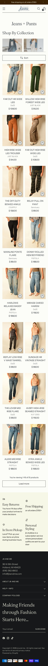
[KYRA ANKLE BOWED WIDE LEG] (35, 439)
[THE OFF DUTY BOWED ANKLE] (12, 181)
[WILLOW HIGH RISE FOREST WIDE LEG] (35, 79)
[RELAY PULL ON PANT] (35, 181)
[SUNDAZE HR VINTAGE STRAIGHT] (35, 337)
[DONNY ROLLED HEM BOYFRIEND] (35, 232)
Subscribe (40, 629)
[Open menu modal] (4, 8)
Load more (24, 483)
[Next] (43, 2)
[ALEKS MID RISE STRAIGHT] (12, 439)
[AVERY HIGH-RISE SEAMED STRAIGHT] (35, 388)
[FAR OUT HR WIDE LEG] (12, 79)
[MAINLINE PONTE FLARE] (12, 232)
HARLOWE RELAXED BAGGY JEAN (13, 306)
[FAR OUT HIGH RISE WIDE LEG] (35, 130)
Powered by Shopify (10, 653)
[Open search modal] (38, 8)
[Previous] (5, 2)
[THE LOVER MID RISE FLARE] (12, 388)
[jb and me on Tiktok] (12, 638)
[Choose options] (20, 92)
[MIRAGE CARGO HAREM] (35, 283)
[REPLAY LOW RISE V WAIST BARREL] (12, 337)
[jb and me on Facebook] (4, 638)
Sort (26, 57)
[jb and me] (24, 8)
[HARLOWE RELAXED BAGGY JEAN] (12, 283)
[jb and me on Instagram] (8, 638)
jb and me (21, 648)
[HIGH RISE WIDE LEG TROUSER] (12, 130)
